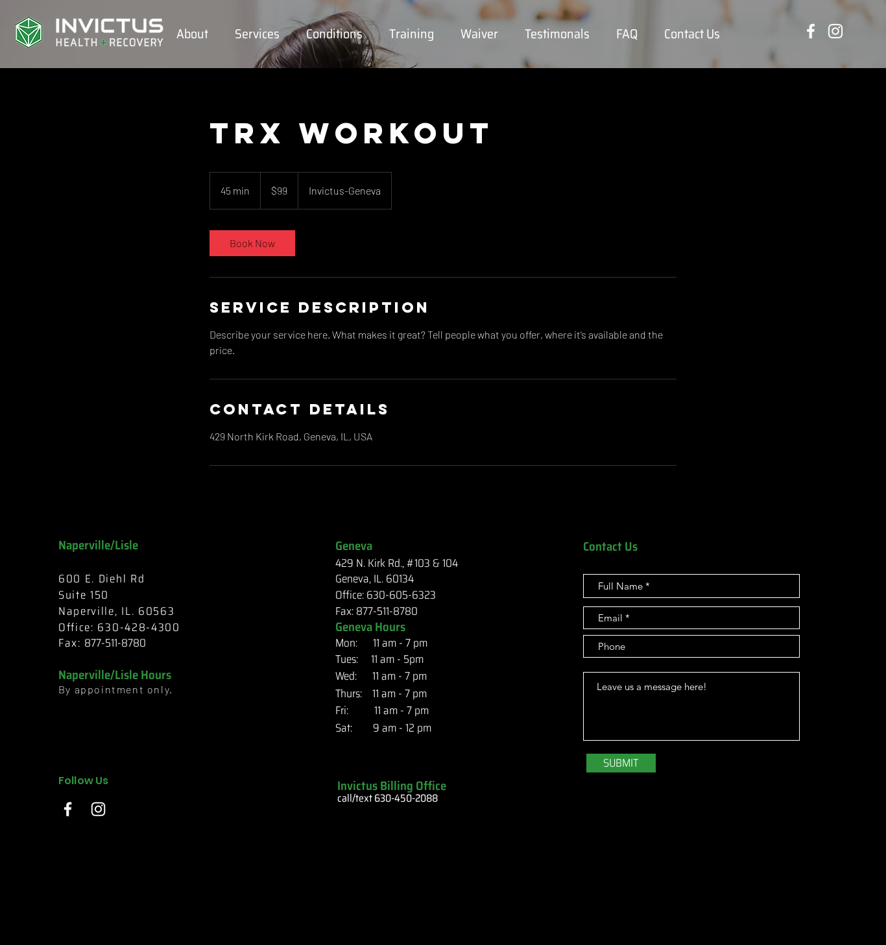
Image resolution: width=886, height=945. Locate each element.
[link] (252, 243)
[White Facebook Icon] (810, 31)
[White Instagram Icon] (835, 31)
